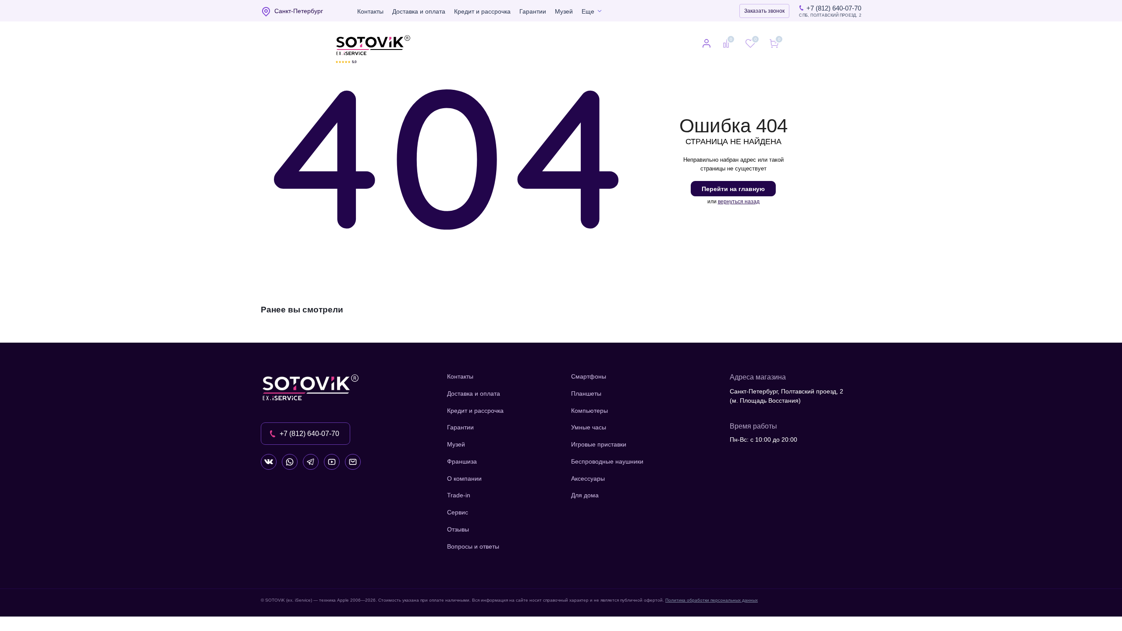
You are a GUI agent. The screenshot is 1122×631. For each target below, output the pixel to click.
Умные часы (588, 427)
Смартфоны (588, 376)
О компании (464, 478)
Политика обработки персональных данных (711, 600)
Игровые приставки (598, 444)
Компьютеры (589, 410)
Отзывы (458, 529)
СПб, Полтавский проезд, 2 (830, 16)
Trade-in (458, 495)
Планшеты (586, 393)
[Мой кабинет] (706, 44)
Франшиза (462, 461)
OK (997, 609)
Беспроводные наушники (607, 461)
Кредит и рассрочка (482, 11)
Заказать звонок (764, 11)
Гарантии (532, 11)
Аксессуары (588, 478)
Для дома (585, 495)
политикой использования (1006, 583)
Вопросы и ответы (473, 546)
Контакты (370, 11)
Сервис (457, 512)
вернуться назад (739, 202)
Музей (564, 11)
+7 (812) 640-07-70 (833, 8)
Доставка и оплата (418, 11)
